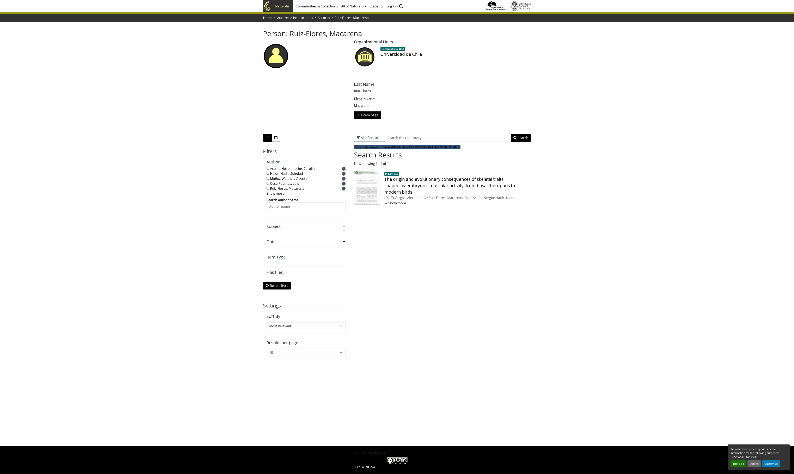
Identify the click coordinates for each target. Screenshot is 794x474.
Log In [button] (391, 6)
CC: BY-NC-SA (365, 467)
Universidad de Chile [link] (401, 54)
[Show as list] (267, 138)
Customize (771, 464)
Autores (324, 17)
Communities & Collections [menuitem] (317, 6)
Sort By (273, 316)
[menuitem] (353, 6)
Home (268, 17)
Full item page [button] (367, 115)
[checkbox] (268, 168)
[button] (401, 6)
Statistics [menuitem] (377, 6)
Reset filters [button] (278, 285)
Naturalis (282, 6)
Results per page (282, 342)
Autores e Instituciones (295, 17)
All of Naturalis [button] (352, 6)
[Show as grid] (275, 138)
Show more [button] (275, 193)
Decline (754, 464)
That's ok (738, 464)
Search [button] (522, 138)
